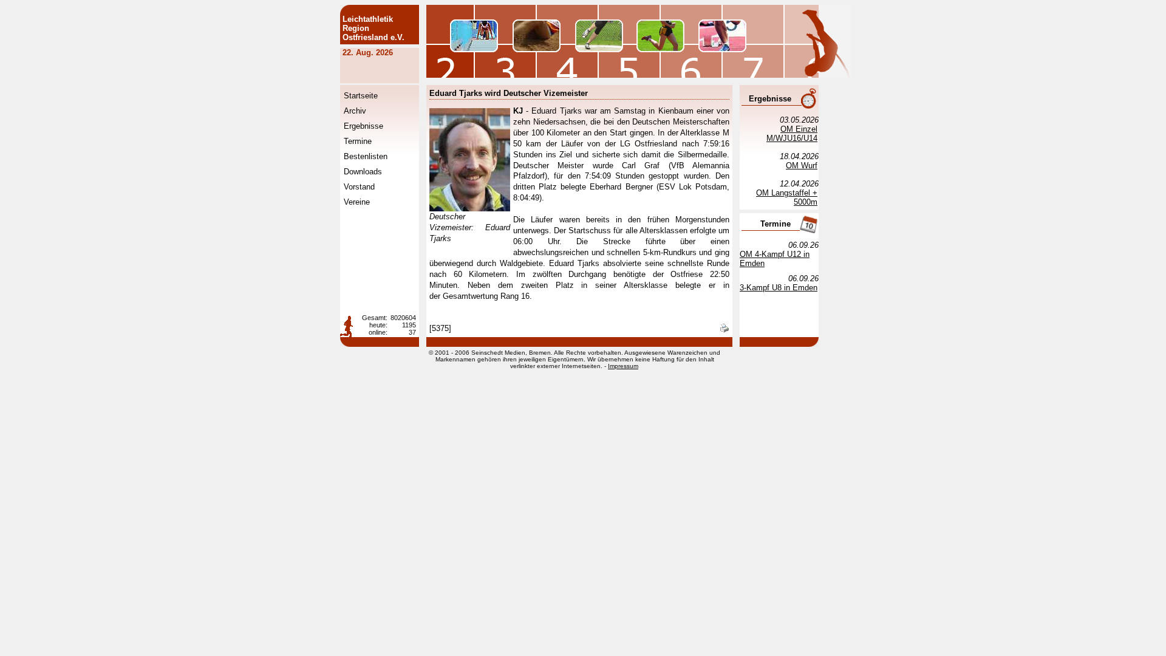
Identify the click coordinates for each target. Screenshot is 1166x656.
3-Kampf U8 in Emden (778, 287)
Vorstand (359, 186)
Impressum (623, 366)
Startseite (361, 95)
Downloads (363, 171)
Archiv (355, 110)
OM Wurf (801, 165)
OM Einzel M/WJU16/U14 (791, 134)
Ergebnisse (363, 126)
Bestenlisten (365, 156)
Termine (358, 141)
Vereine (357, 202)
